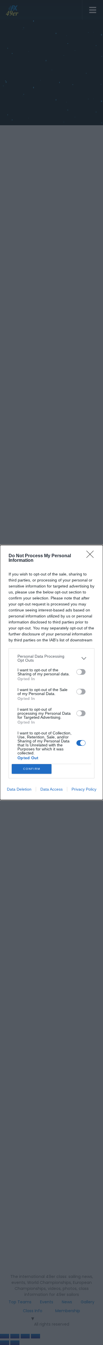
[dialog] (51, 672)
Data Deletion (19, 789)
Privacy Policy (84, 789)
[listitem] (51, 658)
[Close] (91, 556)
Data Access (51, 789)
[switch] (81, 672)
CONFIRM (31, 768)
